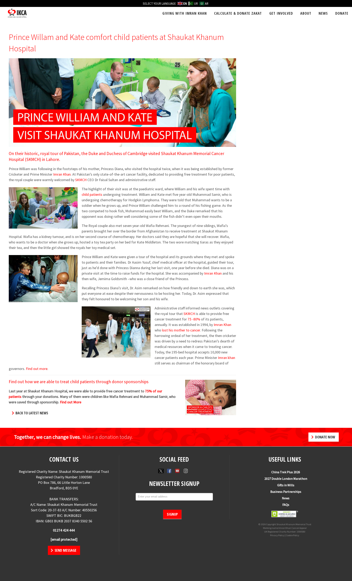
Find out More (70, 402)
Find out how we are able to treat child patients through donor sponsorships (78, 381)
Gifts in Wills (285, 485)
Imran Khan (62, 174)
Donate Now (324, 437)
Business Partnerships (285, 492)
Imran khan (226, 357)
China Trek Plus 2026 (285, 472)
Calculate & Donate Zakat (238, 13)
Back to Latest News (31, 412)
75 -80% (194, 319)
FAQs (285, 505)
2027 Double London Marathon (285, 478)
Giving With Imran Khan (184, 13)
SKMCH (81, 179)
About (305, 13)
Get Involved (281, 13)
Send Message (65, 550)
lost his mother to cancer (181, 330)
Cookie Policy (292, 535)
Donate (341, 13)
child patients (92, 194)
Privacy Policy (277, 535)
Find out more (36, 368)
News (323, 13)
